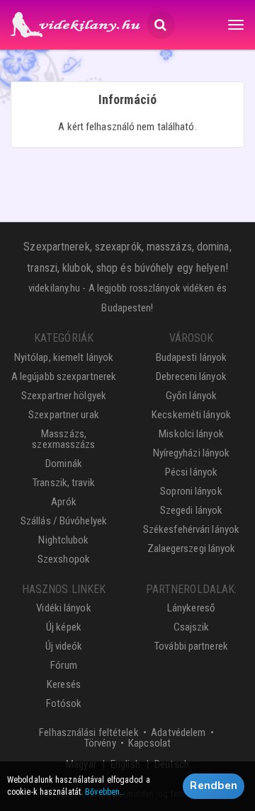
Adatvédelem (178, 732)
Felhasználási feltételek (88, 732)
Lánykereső (191, 608)
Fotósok (64, 703)
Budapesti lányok (191, 357)
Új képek (63, 627)
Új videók (64, 646)
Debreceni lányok (191, 376)
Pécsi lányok (191, 472)
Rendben (213, 785)
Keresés (64, 684)
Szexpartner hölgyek (63, 395)
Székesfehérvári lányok (191, 529)
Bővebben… (105, 792)
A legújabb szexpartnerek (63, 376)
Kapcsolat (149, 743)
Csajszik (192, 627)
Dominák (63, 463)
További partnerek (191, 646)
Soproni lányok (191, 491)
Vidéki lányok (63, 608)
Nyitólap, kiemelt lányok (63, 357)
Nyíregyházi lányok (191, 453)
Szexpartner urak (63, 414)
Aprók (63, 501)
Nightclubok (63, 540)
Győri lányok (191, 395)
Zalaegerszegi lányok (191, 548)
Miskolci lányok (191, 433)
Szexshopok (64, 559)
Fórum (63, 665)
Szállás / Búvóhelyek (64, 520)
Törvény (100, 743)
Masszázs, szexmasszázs (63, 439)
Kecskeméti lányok (191, 414)
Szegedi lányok (191, 510)
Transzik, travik (64, 482)
